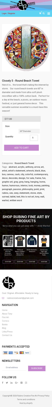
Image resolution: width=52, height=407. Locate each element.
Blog (4, 328)
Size (7, 126)
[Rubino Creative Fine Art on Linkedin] (12, 383)
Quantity (9, 136)
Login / (5, 13)
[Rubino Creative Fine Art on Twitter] (7, 383)
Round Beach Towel (24, 163)
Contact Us (7, 335)
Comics (5, 321)
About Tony (7, 314)
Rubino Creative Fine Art (27, 396)
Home (4, 310)
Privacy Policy (43, 396)
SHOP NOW (8, 261)
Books (5, 324)
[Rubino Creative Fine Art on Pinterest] (22, 383)
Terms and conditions (26, 399)
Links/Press (7, 331)
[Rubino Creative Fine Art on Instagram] (26, 383)
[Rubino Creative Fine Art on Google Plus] (16, 383)
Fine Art (5, 317)
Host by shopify (26, 403)
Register (11, 13)
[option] (26, 48)
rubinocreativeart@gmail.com (20, 298)
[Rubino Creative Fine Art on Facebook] (2, 383)
